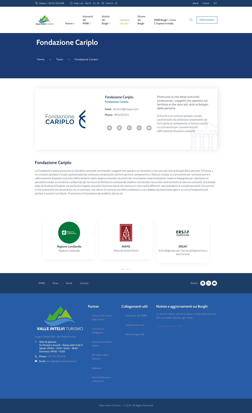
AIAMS (126, 246)
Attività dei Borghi (106, 20)
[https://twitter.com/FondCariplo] (109, 127)
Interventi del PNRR (88, 20)
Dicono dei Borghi (141, 20)
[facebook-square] (202, 283)
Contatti (84, 283)
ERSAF (183, 246)
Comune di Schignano (98, 330)
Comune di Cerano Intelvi (102, 343)
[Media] (69, 233)
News (55, 283)
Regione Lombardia (69, 246)
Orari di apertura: (48, 341)
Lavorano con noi (125, 21)
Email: (108, 109)
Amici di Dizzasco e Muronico (101, 379)
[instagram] (208, 283)
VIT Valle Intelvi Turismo (100, 356)
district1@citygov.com (125, 109)
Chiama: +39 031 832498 (51, 3)
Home (40, 59)
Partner (69, 23)
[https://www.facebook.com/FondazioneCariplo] (119, 127)
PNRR (42, 283)
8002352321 (121, 115)
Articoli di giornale (135, 334)
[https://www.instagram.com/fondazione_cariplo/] (139, 127)
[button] (122, 269)
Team (59, 59)
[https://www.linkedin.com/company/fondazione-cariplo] (129, 127)
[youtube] (214, 283)
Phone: (109, 115)
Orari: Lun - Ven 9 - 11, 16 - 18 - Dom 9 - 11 (95, 3)
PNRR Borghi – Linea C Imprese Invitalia (165, 21)
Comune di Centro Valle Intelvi (102, 317)
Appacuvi (97, 368)
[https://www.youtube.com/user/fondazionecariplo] (149, 127)
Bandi (69, 283)
